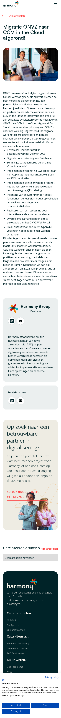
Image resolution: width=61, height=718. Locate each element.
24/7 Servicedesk (15, 653)
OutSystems (13, 625)
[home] (10, 5)
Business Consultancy (18, 643)
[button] (55, 5)
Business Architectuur (18, 648)
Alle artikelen (49, 548)
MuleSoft (11, 620)
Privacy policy (52, 677)
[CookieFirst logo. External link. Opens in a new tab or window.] (3, 680)
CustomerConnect (16, 629)
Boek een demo (15, 666)
